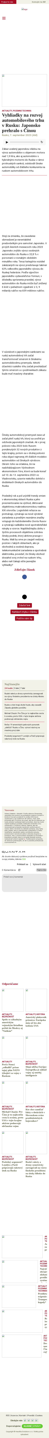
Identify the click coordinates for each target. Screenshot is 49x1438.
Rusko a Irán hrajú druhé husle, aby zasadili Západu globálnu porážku (23, 706)
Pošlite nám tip (24, 618)
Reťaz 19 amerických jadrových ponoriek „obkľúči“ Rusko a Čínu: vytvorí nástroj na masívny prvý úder (22, 727)
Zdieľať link (24, 605)
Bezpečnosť (8, 1017)
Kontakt (22, 1415)
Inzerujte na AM (38, 2)
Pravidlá (30, 1415)
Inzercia (14, 1415)
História (40, 1014)
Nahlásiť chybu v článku (24, 612)
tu (24, 839)
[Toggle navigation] (4, 18)
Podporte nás (7, 2)
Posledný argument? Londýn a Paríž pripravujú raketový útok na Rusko (24, 737)
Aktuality (7, 111)
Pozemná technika (22, 111)
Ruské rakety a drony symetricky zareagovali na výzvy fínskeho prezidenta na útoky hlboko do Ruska (24, 696)
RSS (8, 1415)
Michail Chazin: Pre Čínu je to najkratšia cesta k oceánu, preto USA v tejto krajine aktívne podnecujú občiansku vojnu (24, 716)
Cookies (38, 1415)
